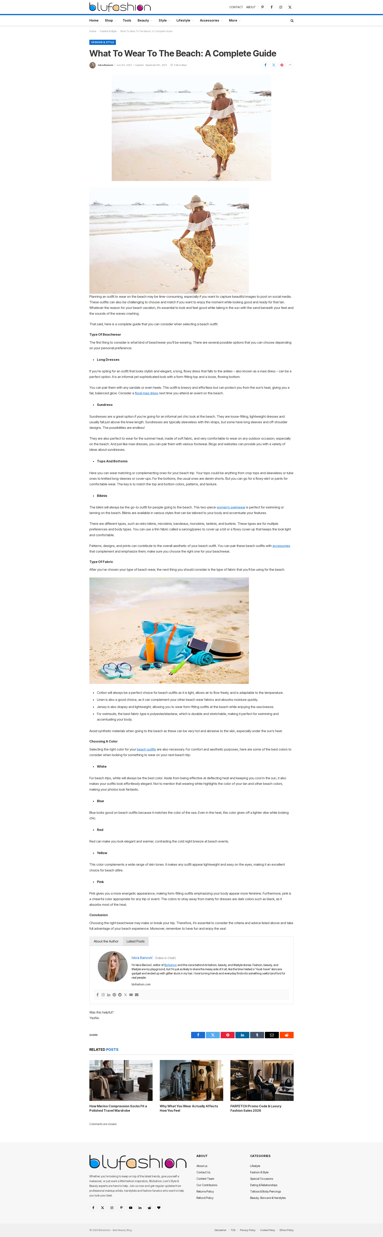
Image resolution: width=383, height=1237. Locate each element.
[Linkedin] (109, 995)
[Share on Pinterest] (281, 65)
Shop (109, 20)
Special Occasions (261, 1178)
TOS (233, 1230)
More (233, 20)
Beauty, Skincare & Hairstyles (268, 1197)
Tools (127, 20)
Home (94, 20)
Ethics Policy (287, 1230)
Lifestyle (183, 20)
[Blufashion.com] (120, 7)
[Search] (292, 20)
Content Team (205, 1178)
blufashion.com (141, 984)
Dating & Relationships (263, 1185)
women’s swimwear (231, 507)
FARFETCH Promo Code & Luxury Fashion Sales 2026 (255, 1108)
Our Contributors (206, 1185)
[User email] (136, 995)
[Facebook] (97, 995)
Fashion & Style (108, 31)
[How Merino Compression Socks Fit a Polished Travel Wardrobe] (121, 1080)
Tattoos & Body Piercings (265, 1191)
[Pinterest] (114, 995)
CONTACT (236, 7)
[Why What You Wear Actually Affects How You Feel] (191, 1080)
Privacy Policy (248, 1230)
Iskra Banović (105, 65)
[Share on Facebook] (265, 65)
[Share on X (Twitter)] (273, 65)
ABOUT (251, 7)
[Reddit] (120, 995)
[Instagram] (103, 995)
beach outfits (146, 749)
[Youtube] (131, 995)
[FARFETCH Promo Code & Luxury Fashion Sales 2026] (262, 1080)
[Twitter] (125, 995)
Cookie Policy (267, 1230)
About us (201, 1166)
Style (163, 20)
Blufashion (170, 965)
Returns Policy (205, 1191)
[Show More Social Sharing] (290, 65)
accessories (281, 546)
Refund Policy (204, 1197)
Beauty (143, 20)
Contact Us (203, 1172)
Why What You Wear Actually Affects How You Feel (189, 1108)
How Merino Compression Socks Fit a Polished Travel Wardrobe (118, 1108)
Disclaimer (220, 1230)
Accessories (209, 20)
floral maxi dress (146, 393)
